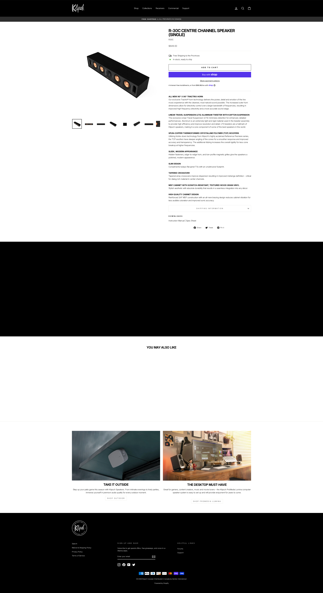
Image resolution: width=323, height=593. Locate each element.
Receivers (160, 8)
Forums (180, 549)
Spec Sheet (191, 220)
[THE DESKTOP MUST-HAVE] (207, 455)
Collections (147, 8)
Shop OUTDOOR (116, 498)
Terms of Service (78, 556)
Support (185, 8)
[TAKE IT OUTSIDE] (116, 455)
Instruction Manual (176, 220)
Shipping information (209, 208)
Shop (136, 8)
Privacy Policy (77, 552)
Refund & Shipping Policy (81, 548)
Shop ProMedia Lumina (207, 501)
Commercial (173, 8)
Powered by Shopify (161, 583)
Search (74, 544)
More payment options (210, 81)
